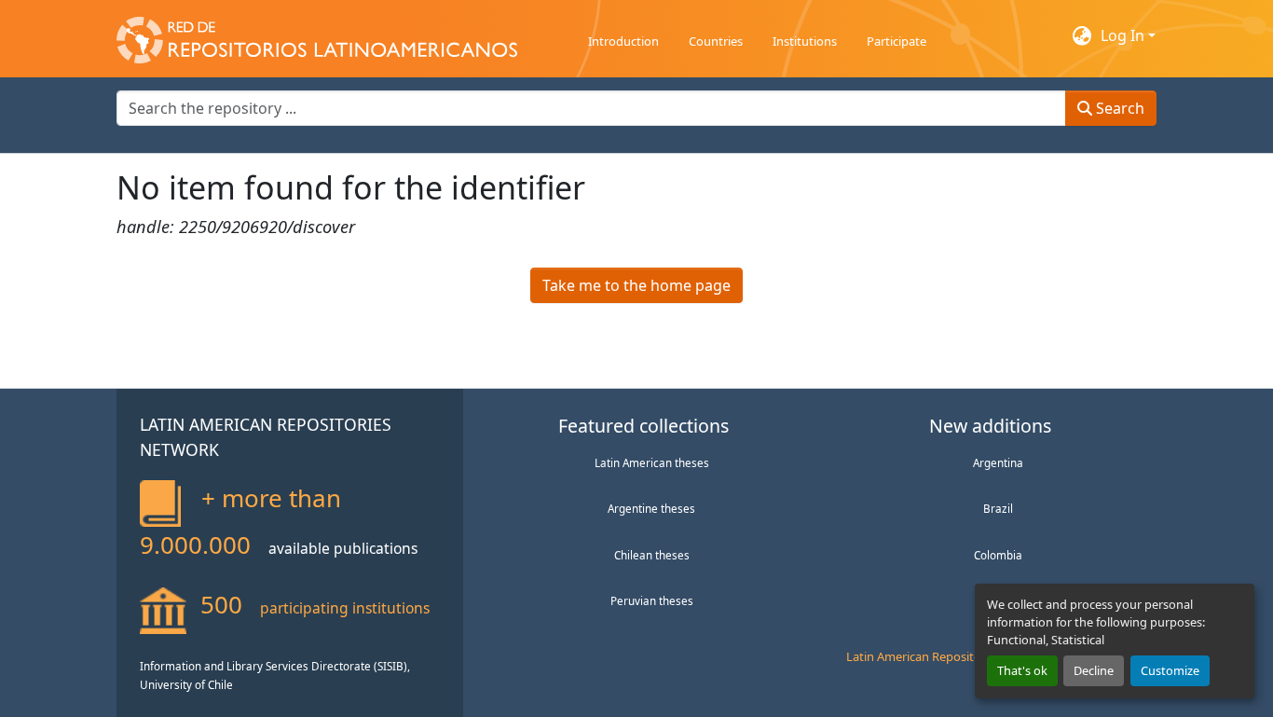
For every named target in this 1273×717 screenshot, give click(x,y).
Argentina (998, 462)
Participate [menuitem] (896, 41)
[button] (316, 35)
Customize (1170, 670)
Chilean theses (652, 554)
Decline (1094, 670)
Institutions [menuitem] (805, 41)
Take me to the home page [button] (636, 285)
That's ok (1022, 670)
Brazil (998, 508)
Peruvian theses (651, 600)
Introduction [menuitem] (623, 41)
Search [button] (1118, 108)
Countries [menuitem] (716, 41)
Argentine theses (651, 508)
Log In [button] (1124, 35)
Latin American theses (652, 462)
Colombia (998, 554)
